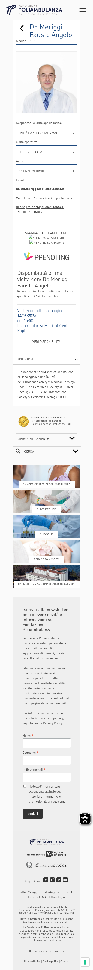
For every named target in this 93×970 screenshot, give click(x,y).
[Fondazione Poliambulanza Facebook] (45, 879)
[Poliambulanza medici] (21, 28)
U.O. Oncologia (30, 152)
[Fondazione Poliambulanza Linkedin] (58, 879)
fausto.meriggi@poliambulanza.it (40, 188)
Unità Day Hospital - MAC (38, 133)
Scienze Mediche (32, 171)
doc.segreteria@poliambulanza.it (40, 207)
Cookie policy (50, 961)
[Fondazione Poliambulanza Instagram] (52, 879)
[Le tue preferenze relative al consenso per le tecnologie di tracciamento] (85, 962)
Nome (28, 735)
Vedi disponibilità (46, 341)
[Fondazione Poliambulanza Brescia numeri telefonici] (34, 10)
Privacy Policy (52, 723)
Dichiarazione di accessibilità (46, 951)
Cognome (31, 752)
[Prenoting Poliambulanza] (46, 257)
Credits (64, 961)
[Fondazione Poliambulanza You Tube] (65, 879)
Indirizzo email (34, 769)
